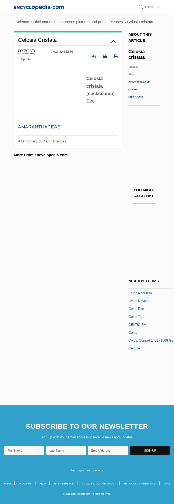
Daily (167, 483)
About (139, 82)
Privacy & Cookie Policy (98, 483)
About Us (25, 483)
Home (7, 483)
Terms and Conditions (140, 483)
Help (42, 483)
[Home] (39, 7)
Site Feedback (64, 483)
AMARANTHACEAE (39, 127)
